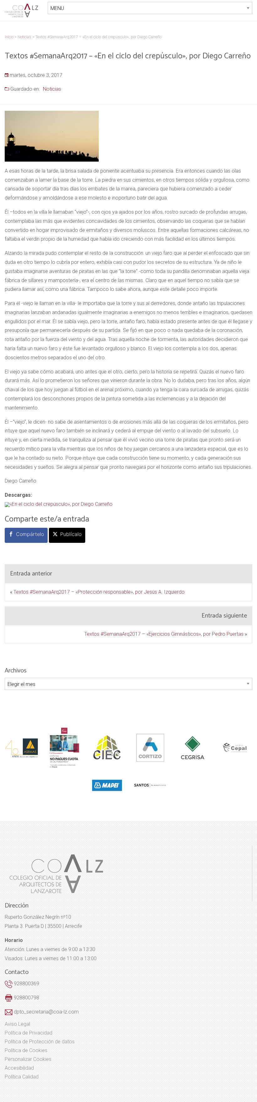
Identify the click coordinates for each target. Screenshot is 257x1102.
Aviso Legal (17, 1024)
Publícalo (70, 534)
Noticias (52, 89)
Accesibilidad (19, 1068)
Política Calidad (22, 1076)
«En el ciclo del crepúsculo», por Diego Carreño (61, 504)
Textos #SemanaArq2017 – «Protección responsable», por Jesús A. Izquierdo (99, 592)
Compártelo (30, 534)
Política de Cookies (26, 1050)
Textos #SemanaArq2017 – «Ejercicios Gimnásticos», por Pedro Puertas (164, 634)
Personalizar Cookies (28, 1059)
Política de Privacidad (28, 1032)
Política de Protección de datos (40, 1041)
